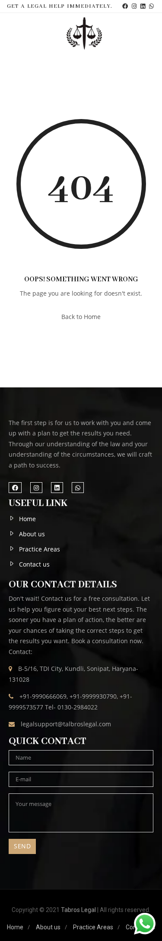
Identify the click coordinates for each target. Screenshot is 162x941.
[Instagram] (134, 6)
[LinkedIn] (142, 6)
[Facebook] (125, 6)
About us (32, 534)
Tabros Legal (78, 909)
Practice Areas (39, 549)
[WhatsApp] (151, 6)
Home (27, 519)
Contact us (34, 564)
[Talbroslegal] (84, 33)
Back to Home (81, 317)
